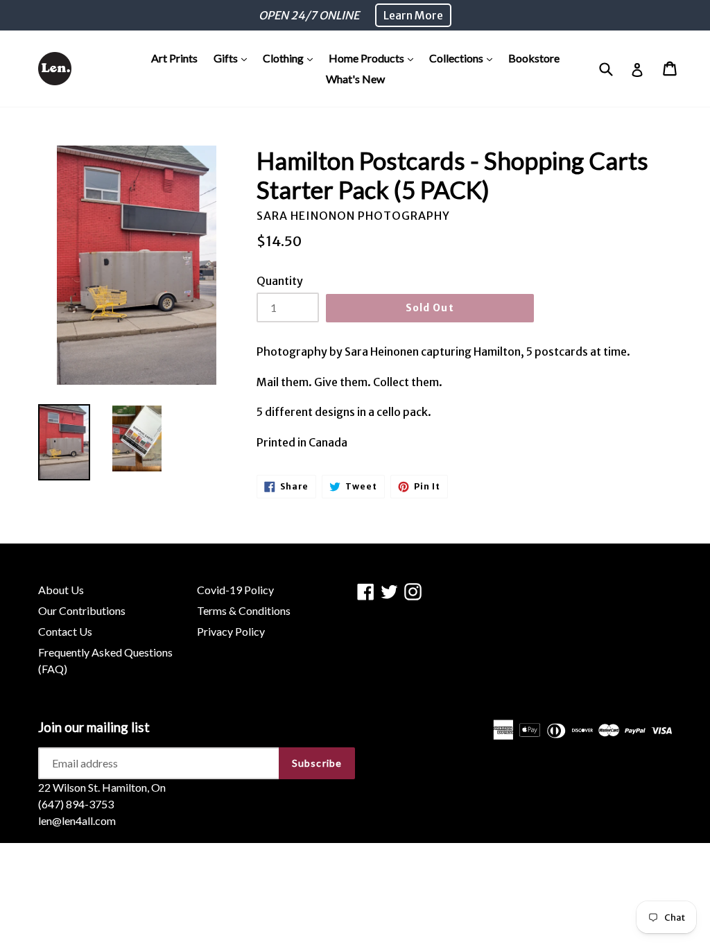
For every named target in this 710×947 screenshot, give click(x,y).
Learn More (413, 15)
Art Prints (174, 57)
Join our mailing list (94, 727)
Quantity (280, 281)
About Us (61, 589)
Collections (464, 57)
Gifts (234, 57)
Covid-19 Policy (235, 589)
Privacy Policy (231, 631)
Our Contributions (81, 610)
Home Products (374, 57)
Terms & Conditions (244, 610)
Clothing (291, 57)
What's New (355, 78)
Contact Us (65, 631)
